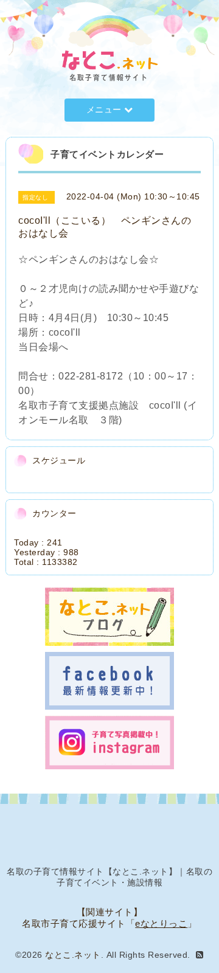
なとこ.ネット (73, 955)
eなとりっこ (161, 923)
